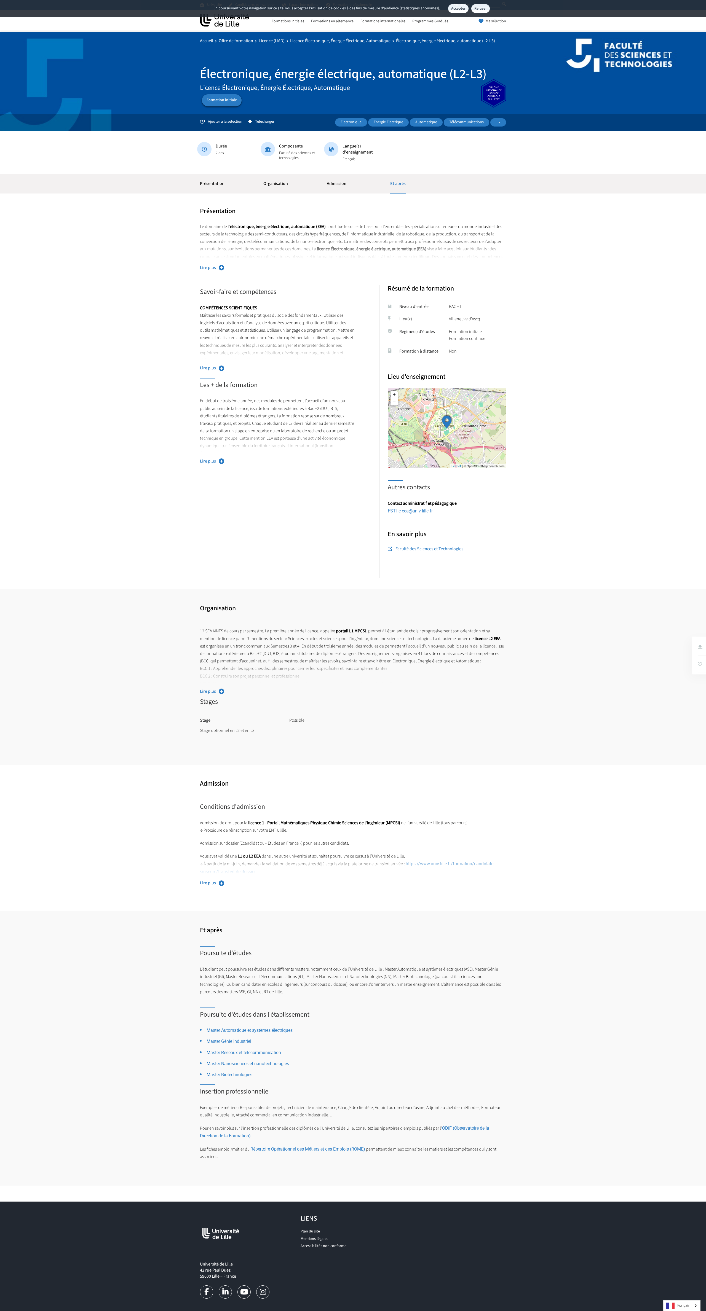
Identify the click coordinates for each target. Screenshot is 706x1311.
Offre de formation (236, 41)
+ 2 (498, 122)
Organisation (275, 184)
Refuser (480, 8)
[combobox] (681, 1305)
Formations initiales (288, 21)
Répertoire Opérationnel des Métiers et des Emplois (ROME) (307, 1149)
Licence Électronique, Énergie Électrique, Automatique (340, 41)
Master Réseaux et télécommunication (244, 1052)
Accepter (458, 8)
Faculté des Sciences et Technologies (429, 549)
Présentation (212, 184)
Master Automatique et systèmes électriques (250, 1030)
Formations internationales (382, 21)
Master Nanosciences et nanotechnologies (248, 1063)
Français (683, 1305)
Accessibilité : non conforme (323, 1246)
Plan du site (310, 1231)
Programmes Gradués (430, 21)
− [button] (394, 402)
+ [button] (394, 394)
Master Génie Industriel (229, 1041)
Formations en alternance (332, 21)
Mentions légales (314, 1239)
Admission (336, 184)
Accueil (206, 41)
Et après (398, 184)
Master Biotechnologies (229, 1074)
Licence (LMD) (272, 41)
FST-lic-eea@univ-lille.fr (410, 511)
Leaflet (456, 466)
